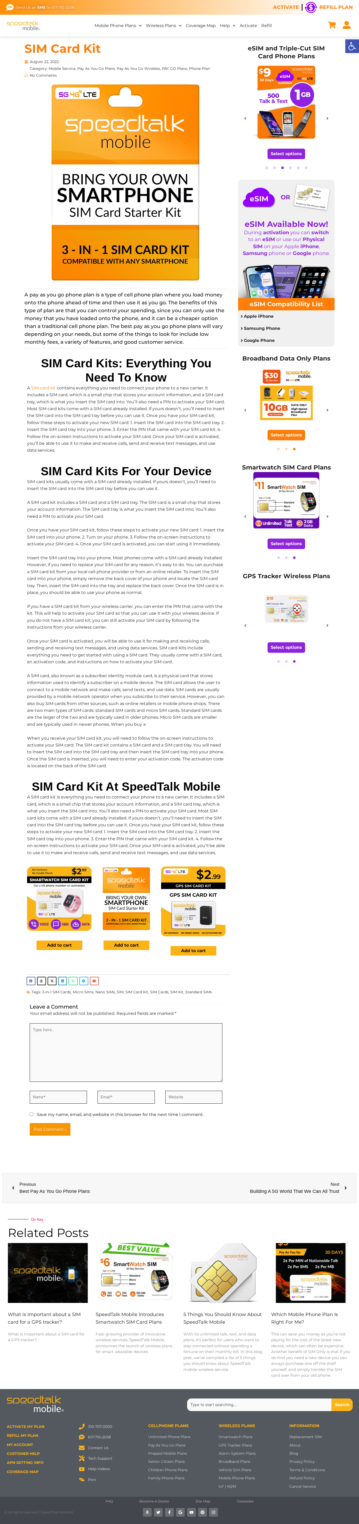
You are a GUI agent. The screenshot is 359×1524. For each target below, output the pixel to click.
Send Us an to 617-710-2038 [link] (45, 7)
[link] (352, 46)
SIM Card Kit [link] (62, 48)
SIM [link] (120, 992)
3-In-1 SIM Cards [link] (56, 992)
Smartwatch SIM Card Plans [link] (286, 467)
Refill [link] (266, 25)
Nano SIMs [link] (105, 992)
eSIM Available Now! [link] (286, 224)
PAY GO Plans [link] (174, 68)
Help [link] (225, 25)
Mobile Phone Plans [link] (115, 25)
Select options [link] (286, 153)
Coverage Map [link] (201, 25)
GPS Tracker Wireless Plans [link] (286, 576)
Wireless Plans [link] (161, 25)
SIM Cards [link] (159, 992)
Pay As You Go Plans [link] (96, 68)
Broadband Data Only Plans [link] (286, 358)
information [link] (304, 1425)
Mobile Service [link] (62, 68)
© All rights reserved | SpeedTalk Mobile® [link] (38, 1512)
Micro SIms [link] (83, 992)
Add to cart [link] (59, 945)
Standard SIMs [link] (198, 992)
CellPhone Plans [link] (168, 1425)
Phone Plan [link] (199, 68)
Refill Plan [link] (336, 7)
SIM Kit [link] (176, 992)
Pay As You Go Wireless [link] (138, 68)
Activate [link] (286, 7)
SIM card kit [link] (43, 387)
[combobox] (259, 1404)
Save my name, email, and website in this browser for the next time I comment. (120, 1114)
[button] (31, 981)
